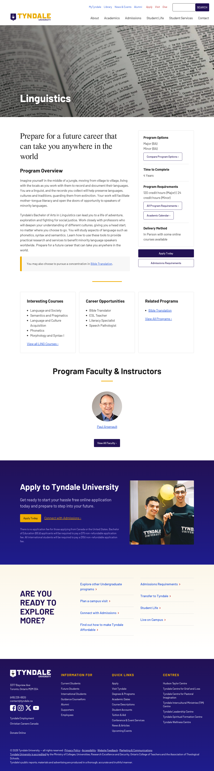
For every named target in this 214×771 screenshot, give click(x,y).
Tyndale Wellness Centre (177, 722)
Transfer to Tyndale (154, 596)
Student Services (181, 18)
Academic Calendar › (158, 215)
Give (165, 6)
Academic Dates (121, 699)
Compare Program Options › (163, 156)
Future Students (70, 688)
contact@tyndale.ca (21, 700)
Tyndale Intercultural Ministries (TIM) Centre (183, 704)
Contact (203, 18)
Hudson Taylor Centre (175, 683)
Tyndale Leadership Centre (178, 711)
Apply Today (166, 253)
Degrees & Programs (123, 693)
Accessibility (89, 750)
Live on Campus (152, 620)
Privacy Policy (72, 750)
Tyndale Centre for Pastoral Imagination (178, 695)
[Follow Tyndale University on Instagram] (21, 708)
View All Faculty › (107, 443)
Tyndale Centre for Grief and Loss (181, 688)
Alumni (138, 6)
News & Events (123, 6)
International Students (73, 693)
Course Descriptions (123, 704)
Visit (157, 6)
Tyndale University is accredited (28, 754)
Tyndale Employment (22, 718)
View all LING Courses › (43, 344)
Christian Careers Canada (24, 723)
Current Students (70, 683)
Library (108, 6)
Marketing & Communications (135, 750)
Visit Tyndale (119, 688)
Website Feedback (107, 750)
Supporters (67, 709)
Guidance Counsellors (73, 699)
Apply (149, 6)
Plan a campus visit (94, 601)
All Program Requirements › (163, 205)
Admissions (133, 18)
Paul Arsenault (107, 426)
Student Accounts (122, 709)
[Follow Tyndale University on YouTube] (36, 708)
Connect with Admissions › (62, 518)
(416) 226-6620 (18, 697)
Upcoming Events (122, 730)
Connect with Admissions (98, 613)
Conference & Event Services (128, 720)
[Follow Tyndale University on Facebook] (13, 708)
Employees (67, 714)
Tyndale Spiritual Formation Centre (182, 716)
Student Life (155, 18)
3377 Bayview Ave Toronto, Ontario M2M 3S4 (24, 687)
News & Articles (121, 725)
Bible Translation (101, 264)
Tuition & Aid (119, 714)
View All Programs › (158, 319)
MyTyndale (95, 6)
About (94, 18)
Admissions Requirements (166, 263)
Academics (112, 18)
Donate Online (18, 732)
